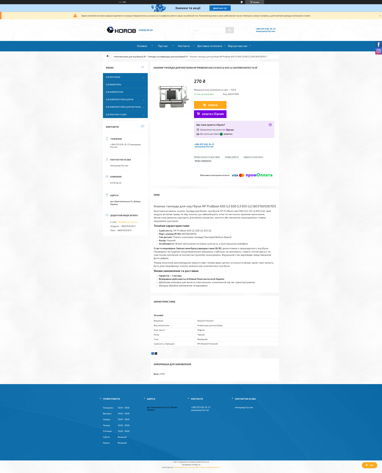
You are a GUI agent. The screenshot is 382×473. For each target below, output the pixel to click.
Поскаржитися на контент (184, 467)
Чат (372, 465)
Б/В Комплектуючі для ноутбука (123, 107)
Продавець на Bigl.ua (191, 464)
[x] (156, 354)
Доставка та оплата (209, 46)
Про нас (163, 46)
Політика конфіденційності (208, 467)
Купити (213, 105)
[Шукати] (229, 30)
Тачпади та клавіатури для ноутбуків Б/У (168, 56)
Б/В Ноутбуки (113, 77)
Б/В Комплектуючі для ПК (119, 99)
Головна (142, 46)
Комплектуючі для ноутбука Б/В (129, 56)
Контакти (184, 46)
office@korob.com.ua (127, 222)
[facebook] (152, 354)
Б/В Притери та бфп (116, 114)
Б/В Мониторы (113, 84)
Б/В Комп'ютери (114, 92)
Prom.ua (205, 462)
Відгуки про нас (238, 46)
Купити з (207, 114)
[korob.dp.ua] (121, 32)
